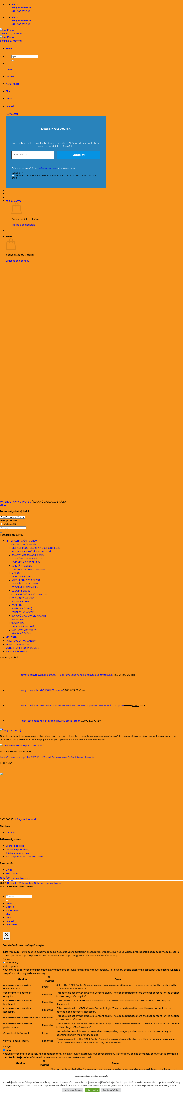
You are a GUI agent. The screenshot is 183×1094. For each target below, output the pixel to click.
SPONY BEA (17, 619)
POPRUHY (16, 605)
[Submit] (12, 60)
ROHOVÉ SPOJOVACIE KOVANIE (28, 615)
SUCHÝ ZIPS (17, 623)
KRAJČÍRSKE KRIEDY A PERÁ (26, 558)
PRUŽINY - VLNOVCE (22, 612)
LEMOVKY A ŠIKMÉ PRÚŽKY (25, 562)
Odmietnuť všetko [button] (111, 1090)
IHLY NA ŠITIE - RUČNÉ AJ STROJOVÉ (31, 551)
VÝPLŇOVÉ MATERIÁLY (23, 630)
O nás (9, 917)
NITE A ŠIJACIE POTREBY (24, 583)
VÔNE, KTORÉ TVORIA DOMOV (22, 648)
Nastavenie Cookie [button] (73, 1090)
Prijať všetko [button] (92, 1090)
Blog (8, 914)
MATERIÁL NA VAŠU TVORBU (21, 540)
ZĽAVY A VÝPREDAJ (16, 651)
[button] (9, 48)
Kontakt (10, 921)
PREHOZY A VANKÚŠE (17, 644)
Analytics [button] (8, 1046)
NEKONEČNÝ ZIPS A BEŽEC (25, 580)
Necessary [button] (9, 959)
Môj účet (10, 832)
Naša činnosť (12, 84)
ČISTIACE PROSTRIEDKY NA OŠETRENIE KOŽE (35, 548)
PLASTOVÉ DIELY (20, 601)
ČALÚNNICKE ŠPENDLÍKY (24, 544)
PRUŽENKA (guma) (21, 608)
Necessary (12, 962)
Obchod (10, 76)
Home (9, 69)
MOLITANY (11, 637)
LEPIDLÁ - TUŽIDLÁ (21, 565)
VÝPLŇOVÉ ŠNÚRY (21, 633)
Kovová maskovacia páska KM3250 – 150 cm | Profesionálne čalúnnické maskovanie (47, 757)
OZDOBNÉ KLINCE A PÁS (24, 587)
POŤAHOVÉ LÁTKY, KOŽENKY (21, 640)
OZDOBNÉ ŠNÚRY (20, 590)
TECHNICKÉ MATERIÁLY (24, 626)
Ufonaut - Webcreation (20, 883)
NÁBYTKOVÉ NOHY (21, 576)
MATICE (15, 573)
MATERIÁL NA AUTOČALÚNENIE (28, 569)
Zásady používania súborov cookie (25, 856)
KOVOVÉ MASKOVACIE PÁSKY (27, 555)
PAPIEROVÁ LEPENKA (22, 598)
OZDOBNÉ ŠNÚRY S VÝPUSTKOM (28, 594)
